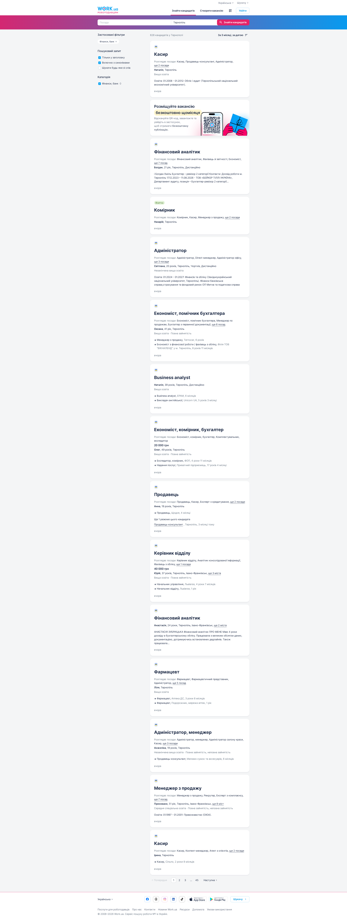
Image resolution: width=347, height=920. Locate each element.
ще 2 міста (220, 625)
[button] (230, 10)
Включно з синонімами (116, 62)
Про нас (137, 909)
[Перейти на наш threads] (156, 899)
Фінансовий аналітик (177, 151)
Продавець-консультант (168, 524)
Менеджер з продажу (178, 788)
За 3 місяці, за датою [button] (230, 35)
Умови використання (219, 909)
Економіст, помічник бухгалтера (189, 313)
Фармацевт (166, 671)
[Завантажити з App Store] (197, 899)
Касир (161, 54)
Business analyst (172, 377)
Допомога (198, 909)
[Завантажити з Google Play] (218, 899)
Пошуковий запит (109, 51)
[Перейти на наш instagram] (165, 899)
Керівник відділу (172, 553)
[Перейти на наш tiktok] (182, 899)
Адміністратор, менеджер (183, 732)
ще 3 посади (161, 261)
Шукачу (241, 2)
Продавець (166, 494)
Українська (104, 899)
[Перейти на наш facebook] (147, 899)
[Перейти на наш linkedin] (173, 899)
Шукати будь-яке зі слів (116, 67)
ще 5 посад (179, 683)
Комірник (164, 210)
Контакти (149, 909)
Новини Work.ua (167, 909)
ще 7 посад (160, 162)
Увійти (243, 10)
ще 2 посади (161, 65)
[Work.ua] (108, 10)
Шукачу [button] (238, 899)
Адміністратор (170, 250)
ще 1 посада (183, 564)
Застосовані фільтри (111, 34)
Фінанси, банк (110, 83)
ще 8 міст (218, 803)
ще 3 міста (214, 573)
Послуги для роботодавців (113, 909)
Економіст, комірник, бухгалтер (189, 429)
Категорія (104, 77)
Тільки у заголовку (113, 57)
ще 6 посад (218, 324)
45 (196, 880)
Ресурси (185, 909)
